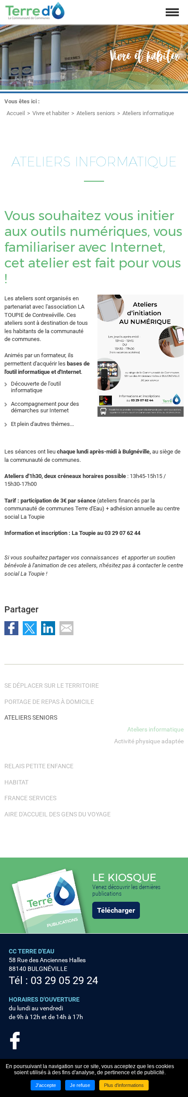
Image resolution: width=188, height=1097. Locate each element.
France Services (30, 798)
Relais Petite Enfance (38, 766)
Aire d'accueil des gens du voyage (57, 814)
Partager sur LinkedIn (48, 628)
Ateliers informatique (148, 113)
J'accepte (45, 1085)
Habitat (16, 782)
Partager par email (66, 628)
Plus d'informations (124, 1085)
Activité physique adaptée (149, 741)
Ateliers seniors (96, 113)
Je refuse (80, 1085)
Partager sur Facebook (11, 628)
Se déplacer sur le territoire (51, 685)
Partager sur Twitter (30, 628)
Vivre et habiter (50, 113)
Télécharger (116, 910)
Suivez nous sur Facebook (14, 1040)
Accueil (16, 113)
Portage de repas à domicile (49, 701)
